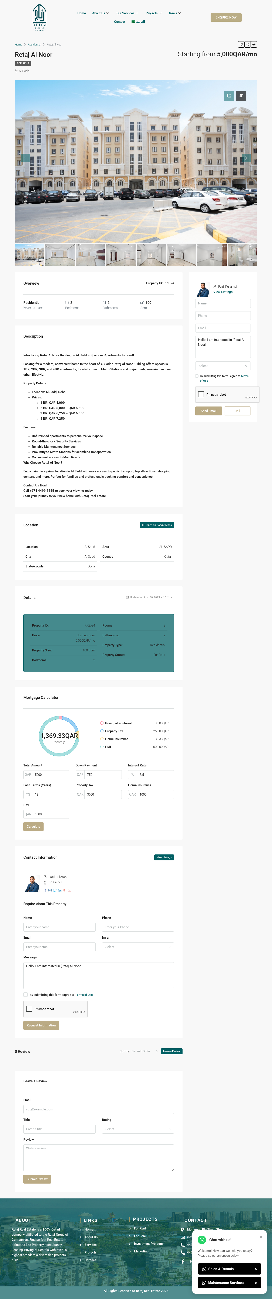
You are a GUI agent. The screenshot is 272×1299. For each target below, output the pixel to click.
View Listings (164, 857)
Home (81, 13)
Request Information (41, 1025)
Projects (152, 13)
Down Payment (86, 765)
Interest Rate (137, 765)
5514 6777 (55, 882)
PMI (26, 805)
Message (30, 957)
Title (26, 1120)
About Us (98, 13)
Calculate (33, 827)
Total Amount (32, 765)
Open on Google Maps (159, 525)
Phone (106, 918)
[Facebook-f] (183, 1261)
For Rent (23, 63)
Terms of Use (84, 994)
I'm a (105, 937)
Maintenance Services (232, 1283)
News (173, 13)
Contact (119, 22)
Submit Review (37, 1179)
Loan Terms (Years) (37, 785)
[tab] (229, 96)
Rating (106, 1120)
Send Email (209, 411)
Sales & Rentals (232, 1269)
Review (28, 1139)
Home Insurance (139, 785)
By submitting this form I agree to (61, 994)
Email (27, 937)
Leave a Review (171, 1051)
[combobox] (138, 946)
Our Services (125, 13)
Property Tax (85, 785)
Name (27, 918)
